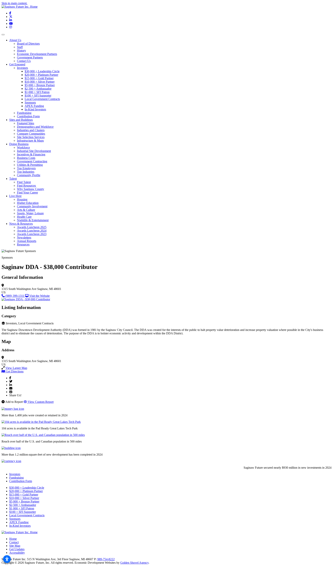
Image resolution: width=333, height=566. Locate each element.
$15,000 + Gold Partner (39, 78)
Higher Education (28, 203)
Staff (20, 47)
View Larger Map (16, 368)
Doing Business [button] (19, 144)
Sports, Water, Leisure (30, 213)
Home (13, 538)
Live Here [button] (15, 196)
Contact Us (24, 61)
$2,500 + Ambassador (38, 88)
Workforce (23, 147)
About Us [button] (15, 40)
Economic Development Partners (37, 54)
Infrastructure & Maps (30, 140)
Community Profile (28, 175)
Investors (22, 67)
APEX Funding (34, 106)
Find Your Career (27, 192)
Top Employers (26, 168)
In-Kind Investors (35, 109)
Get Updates (16, 549)
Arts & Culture (26, 209)
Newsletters (24, 237)
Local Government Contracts (42, 99)
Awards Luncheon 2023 (31, 234)
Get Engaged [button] (17, 64)
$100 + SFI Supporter (38, 95)
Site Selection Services (31, 137)
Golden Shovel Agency (134, 562)
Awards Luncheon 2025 (31, 227)
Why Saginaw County (30, 189)
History (21, 50)
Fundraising (24, 112)
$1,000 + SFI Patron (37, 92)
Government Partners (30, 57)
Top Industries (25, 171)
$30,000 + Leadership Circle (42, 71)
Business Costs (26, 157)
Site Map (14, 545)
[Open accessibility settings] (7, 559)
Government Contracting (32, 161)
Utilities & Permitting (30, 164)
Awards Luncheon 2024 (31, 230)
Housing (22, 199)
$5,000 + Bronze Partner (40, 85)
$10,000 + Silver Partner (40, 81)
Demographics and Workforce (35, 126)
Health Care (24, 216)
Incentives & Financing (31, 154)
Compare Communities (31, 133)
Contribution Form (28, 116)
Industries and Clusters (31, 130)
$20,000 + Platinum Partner (41, 74)
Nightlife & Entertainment (33, 220)
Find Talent (24, 182)
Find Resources (26, 185)
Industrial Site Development (34, 151)
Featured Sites (25, 123)
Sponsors (30, 102)
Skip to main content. (14, 3)
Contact (14, 542)
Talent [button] (13, 178)
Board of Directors (28, 43)
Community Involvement (32, 206)
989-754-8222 (106, 559)
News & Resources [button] (21, 223)
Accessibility (17, 552)
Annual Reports (26, 241)
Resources (23, 244)
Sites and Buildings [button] (21, 119)
